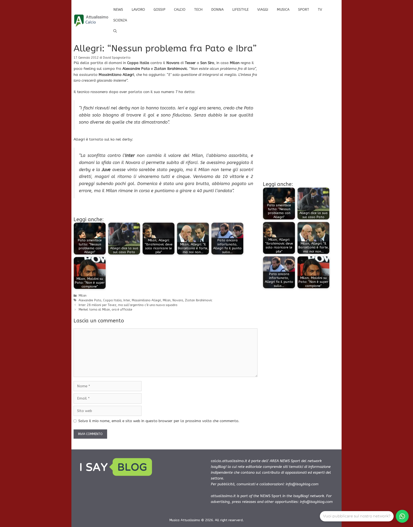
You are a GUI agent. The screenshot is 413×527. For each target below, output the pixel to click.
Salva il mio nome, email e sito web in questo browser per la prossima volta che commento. (158, 421)
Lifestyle (240, 10)
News (118, 10)
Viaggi (262, 10)
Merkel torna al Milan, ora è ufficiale (105, 309)
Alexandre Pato (90, 300)
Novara (177, 300)
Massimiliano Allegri (146, 300)
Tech (198, 10)
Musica (283, 10)
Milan (82, 295)
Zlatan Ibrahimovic (198, 300)
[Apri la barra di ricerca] (115, 31)
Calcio (179, 10)
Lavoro (138, 10)
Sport (303, 10)
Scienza (120, 20)
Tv (320, 10)
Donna (217, 10)
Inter (126, 300)
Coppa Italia (112, 300)
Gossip (159, 10)
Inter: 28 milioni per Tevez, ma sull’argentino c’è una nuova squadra (128, 305)
